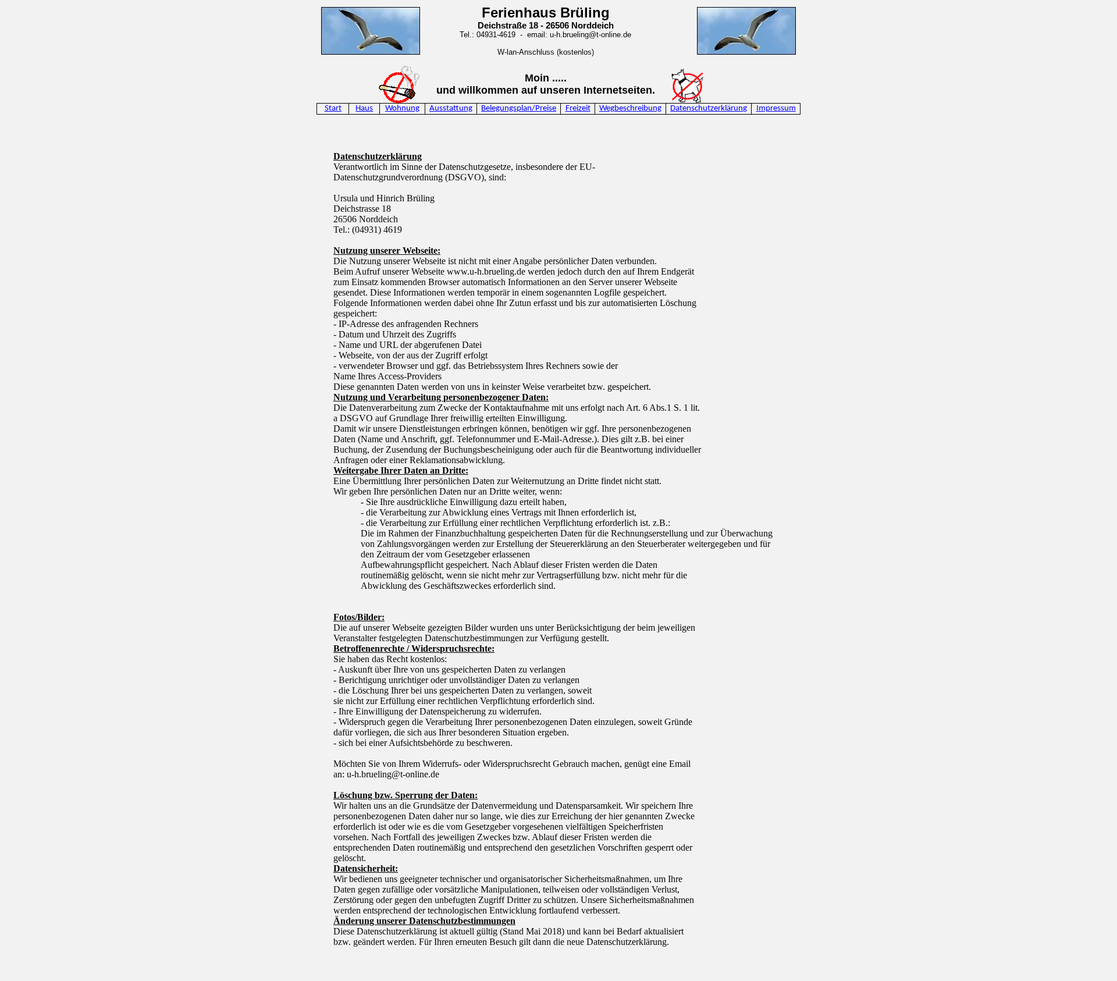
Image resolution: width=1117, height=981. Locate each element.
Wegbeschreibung (630, 108)
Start (333, 108)
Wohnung (402, 108)
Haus (364, 108)
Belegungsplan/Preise (518, 108)
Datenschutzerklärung (708, 108)
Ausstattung (450, 108)
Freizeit (577, 108)
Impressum (776, 108)
